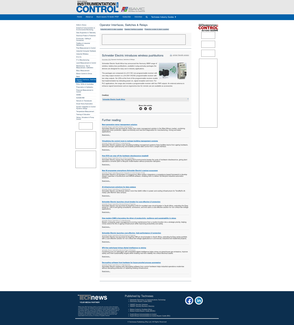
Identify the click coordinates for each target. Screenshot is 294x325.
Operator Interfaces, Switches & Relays (86, 80)
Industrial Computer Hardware (86, 51)
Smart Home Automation (84, 104)
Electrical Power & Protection (86, 35)
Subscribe (127, 17)
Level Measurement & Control (86, 63)
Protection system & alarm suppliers (157, 29)
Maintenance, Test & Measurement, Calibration (84, 67)
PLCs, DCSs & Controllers (85, 84)
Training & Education (83, 114)
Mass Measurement (82, 70)
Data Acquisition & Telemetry (86, 32)
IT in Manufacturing (82, 60)
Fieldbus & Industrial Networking (83, 44)
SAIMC (78, 95)
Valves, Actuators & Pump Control (85, 118)
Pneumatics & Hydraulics (84, 87)
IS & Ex (79, 57)
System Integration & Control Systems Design (86, 107)
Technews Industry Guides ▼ (163, 16)
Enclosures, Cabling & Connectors (83, 39)
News (78, 76)
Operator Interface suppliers (133, 29)
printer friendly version (180, 55)
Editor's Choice (81, 25)
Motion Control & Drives (84, 73)
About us (89, 17)
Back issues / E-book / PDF (108, 17)
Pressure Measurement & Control (84, 91)
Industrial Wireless (82, 54)
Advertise (138, 17)
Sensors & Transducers (84, 101)
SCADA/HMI (80, 98)
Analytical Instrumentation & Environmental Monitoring (85, 29)
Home (79, 17)
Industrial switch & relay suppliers (111, 29)
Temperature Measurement (85, 111)
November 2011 (106, 59)
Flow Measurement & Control (86, 48)
